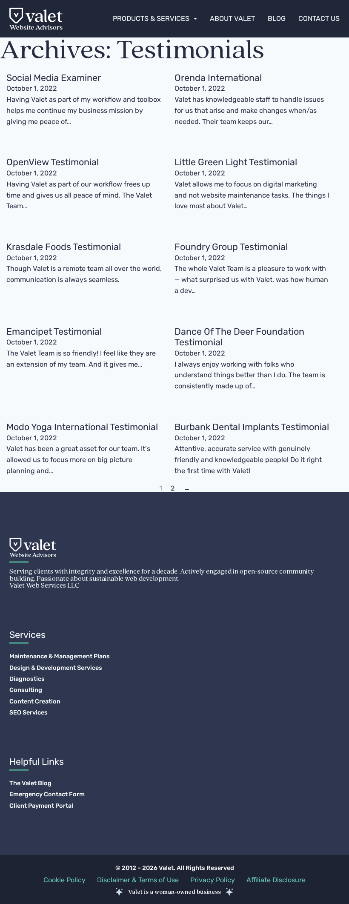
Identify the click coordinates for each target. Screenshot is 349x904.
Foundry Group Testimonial (231, 246)
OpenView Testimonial (52, 162)
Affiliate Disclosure (276, 880)
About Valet (232, 18)
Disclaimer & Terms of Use (138, 880)
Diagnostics (27, 679)
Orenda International (218, 77)
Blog (277, 18)
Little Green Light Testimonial (235, 162)
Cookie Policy (64, 880)
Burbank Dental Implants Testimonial (251, 427)
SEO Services (28, 713)
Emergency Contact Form (47, 795)
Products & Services (151, 18)
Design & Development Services (55, 668)
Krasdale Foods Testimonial (63, 246)
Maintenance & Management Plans (59, 657)
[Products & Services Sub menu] (195, 18)
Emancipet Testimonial (54, 331)
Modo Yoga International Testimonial (82, 427)
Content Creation (34, 702)
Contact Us (319, 18)
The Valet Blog (30, 783)
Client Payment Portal (41, 806)
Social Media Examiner (53, 77)
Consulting (25, 690)
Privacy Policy (212, 880)
